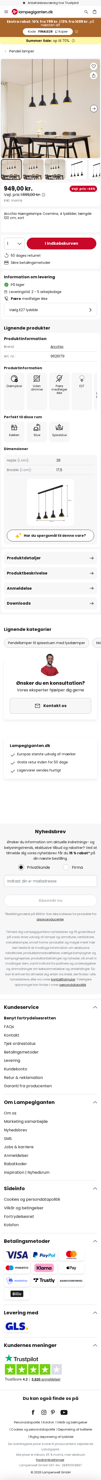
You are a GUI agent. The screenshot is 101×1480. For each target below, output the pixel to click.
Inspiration (14, 1172)
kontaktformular (63, 979)
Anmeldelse (19, 588)
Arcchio (56, 346)
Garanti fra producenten (28, 1086)
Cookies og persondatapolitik (32, 1199)
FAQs (9, 1026)
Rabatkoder (15, 1164)
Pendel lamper (21, 51)
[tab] (50, 1046)
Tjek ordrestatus (20, 1043)
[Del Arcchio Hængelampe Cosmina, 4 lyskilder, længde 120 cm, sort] (93, 75)
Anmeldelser (16, 1155)
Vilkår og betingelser (24, 1208)
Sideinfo (14, 1188)
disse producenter (50, 919)
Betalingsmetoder (21, 1052)
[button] (11, 169)
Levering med (21, 1312)
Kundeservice (21, 1007)
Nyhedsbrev (15, 1130)
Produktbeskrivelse (27, 573)
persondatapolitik (73, 985)
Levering (12, 1060)
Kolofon (11, 1225)
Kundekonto (15, 1069)
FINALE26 (48, 31)
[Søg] (86, 12)
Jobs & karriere (19, 1147)
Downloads (19, 603)
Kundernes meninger (30, 1345)
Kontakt (11, 1035)
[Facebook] (36, 1412)
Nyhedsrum (38, 1172)
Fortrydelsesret (19, 1216)
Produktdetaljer (24, 558)
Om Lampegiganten (29, 1102)
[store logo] (35, 12)
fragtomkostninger (50, 1460)
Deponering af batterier (75, 1429)
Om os (10, 1113)
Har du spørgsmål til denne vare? (55, 535)
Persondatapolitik (27, 1422)
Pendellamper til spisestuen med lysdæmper (46, 642)
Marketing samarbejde (26, 1121)
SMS (8, 1138)
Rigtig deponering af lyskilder (52, 1437)
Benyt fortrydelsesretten (30, 1018)
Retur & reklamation (23, 1077)
